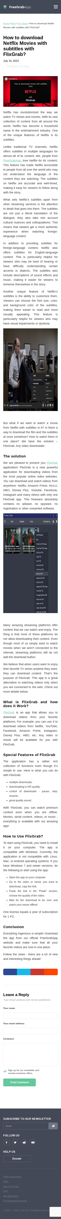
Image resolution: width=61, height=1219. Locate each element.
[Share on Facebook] (10, 972)
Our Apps (22, 23)
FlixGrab (12, 66)
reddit (24, 1142)
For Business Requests (15, 1200)
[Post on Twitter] (24, 972)
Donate (16, 1158)
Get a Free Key (11, 1186)
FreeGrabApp (12, 160)
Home (6, 23)
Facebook (6, 1142)
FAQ (5, 1191)
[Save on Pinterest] (37, 972)
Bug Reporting (10, 1196)
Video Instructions (12, 1176)
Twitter (15, 1142)
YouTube (33, 1142)
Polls (5, 1181)
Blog (13, 23)
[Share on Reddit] (51, 972)
